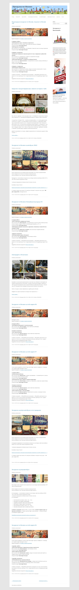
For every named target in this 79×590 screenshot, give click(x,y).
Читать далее (15, 135)
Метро (35, 138)
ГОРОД (13, 16)
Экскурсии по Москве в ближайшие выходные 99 (27, 202)
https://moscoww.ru (30, 78)
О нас (63, 16)
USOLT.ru (58, 16)
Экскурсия (36, 81)
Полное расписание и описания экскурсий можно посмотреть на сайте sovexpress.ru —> (29, 187)
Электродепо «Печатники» (20, 255)
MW (30, 81)
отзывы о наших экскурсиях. (26, 38)
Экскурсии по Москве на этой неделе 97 (24, 352)
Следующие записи (43, 580)
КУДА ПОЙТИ (24, 16)
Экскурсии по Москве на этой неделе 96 (24, 525)
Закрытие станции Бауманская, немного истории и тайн (29, 89)
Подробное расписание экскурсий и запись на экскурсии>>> (24, 515)
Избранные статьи (51, 16)
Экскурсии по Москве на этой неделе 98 (24, 304)
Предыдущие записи (16, 580)
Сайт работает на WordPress (16, 585)
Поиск (54, 21)
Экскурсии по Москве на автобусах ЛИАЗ (24, 145)
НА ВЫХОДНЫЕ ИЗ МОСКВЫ (32, 16)
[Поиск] (66, 23)
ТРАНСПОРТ (18, 16)
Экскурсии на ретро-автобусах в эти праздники (26, 410)
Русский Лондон (42, 16)
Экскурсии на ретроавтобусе (20, 469)
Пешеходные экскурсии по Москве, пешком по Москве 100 (29, 22)
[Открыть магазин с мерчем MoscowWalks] (60, 71)
